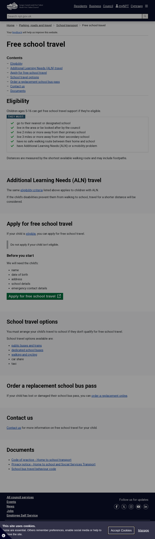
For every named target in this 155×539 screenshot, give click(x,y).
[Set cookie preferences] (6, 533)
